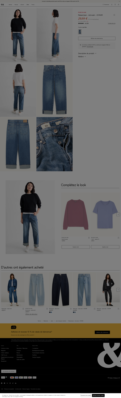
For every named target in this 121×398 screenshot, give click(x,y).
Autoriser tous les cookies (98, 395)
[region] (60, 395)
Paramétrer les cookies (86, 395)
